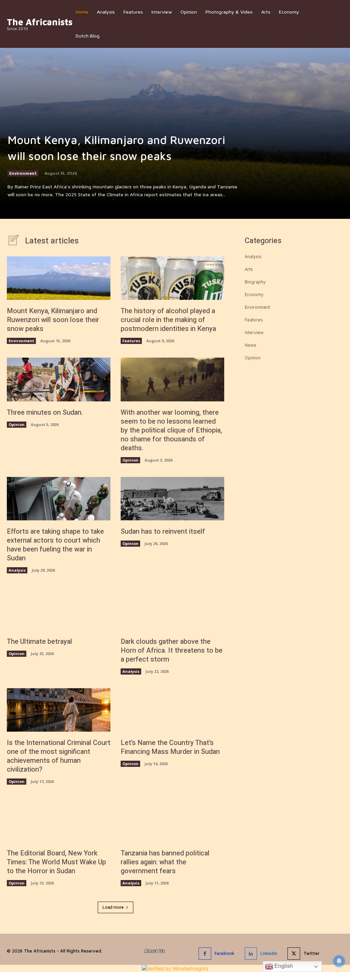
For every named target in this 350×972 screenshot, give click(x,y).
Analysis (17, 570)
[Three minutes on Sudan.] (58, 379)
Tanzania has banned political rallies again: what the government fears (165, 862)
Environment (23, 173)
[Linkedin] (251, 953)
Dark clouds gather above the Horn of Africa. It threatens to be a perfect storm (172, 650)
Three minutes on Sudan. (45, 412)
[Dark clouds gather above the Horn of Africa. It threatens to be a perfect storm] (172, 608)
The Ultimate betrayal (39, 642)
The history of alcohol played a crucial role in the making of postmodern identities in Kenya (168, 320)
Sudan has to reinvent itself (163, 531)
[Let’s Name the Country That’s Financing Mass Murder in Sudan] (172, 710)
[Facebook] (205, 953)
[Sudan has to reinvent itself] (172, 498)
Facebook (224, 953)
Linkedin (268, 953)
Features (131, 340)
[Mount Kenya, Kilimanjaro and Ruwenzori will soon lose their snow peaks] (175, 109)
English (283, 966)
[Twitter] (293, 953)
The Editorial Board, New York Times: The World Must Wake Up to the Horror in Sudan (56, 862)
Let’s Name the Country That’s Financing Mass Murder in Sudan (170, 747)
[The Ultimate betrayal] (58, 608)
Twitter (312, 953)
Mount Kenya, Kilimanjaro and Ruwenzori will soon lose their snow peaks (53, 320)
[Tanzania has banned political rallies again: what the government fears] (172, 820)
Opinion (17, 424)
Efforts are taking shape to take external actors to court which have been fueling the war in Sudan (55, 545)
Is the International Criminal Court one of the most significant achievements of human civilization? (58, 756)
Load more (113, 907)
